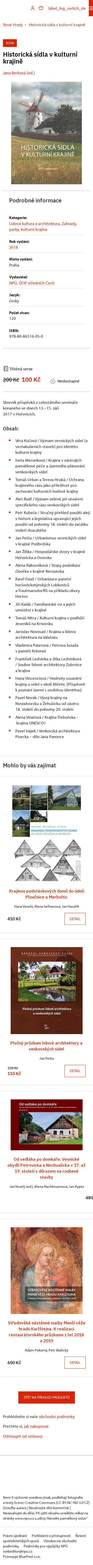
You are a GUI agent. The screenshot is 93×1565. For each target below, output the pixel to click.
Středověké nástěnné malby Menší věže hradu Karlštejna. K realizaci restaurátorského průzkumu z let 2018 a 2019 (46, 1331)
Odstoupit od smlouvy (22, 1436)
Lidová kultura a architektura (34, 223)
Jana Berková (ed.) (19, 72)
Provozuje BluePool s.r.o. (21, 1556)
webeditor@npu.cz (17, 1551)
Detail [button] (75, 918)
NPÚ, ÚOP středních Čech (32, 282)
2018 (13, 247)
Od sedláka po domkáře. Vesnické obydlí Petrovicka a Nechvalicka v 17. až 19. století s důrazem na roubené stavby (46, 1168)
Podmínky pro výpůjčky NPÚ (46, 1546)
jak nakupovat (36, 1426)
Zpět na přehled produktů (47, 1397)
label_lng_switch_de (67, 8)
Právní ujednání (15, 1535)
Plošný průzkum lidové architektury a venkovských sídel (46, 1046)
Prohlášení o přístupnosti (51, 1535)
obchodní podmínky (57, 1416)
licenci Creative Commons (34, 1502)
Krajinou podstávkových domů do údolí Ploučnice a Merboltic (46, 894)
